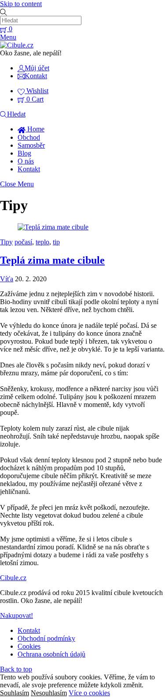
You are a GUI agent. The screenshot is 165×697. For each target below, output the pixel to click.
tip (56, 242)
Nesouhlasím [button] (49, 693)
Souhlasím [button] (14, 693)
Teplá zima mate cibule (52, 260)
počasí (23, 242)
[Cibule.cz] (16, 45)
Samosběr (31, 145)
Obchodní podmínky (46, 638)
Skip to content (21, 3)
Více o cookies (89, 693)
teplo (42, 242)
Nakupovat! (16, 615)
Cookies (29, 646)
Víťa (6, 279)
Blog (24, 153)
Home (35, 129)
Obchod (29, 137)
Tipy (6, 242)
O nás (26, 161)
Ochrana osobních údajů (51, 654)
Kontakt (29, 169)
